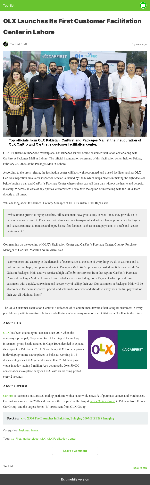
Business (24, 430)
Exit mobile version (75, 479)
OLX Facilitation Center (61, 438)
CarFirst (8, 395)
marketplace (30, 438)
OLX (6, 332)
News (34, 430)
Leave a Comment (75, 450)
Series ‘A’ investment (102, 401)
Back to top (140, 467)
